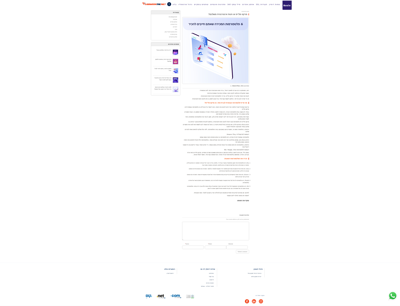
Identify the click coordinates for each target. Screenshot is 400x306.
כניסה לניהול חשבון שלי (254, 273)
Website (230, 244)
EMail (210, 244)
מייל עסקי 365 (233, 4)
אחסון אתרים (248, 4)
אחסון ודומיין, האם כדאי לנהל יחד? (163, 69)
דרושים (212, 280)
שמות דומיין (274, 4)
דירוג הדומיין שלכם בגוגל (164, 50)
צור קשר (211, 276)
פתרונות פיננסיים (218, 4)
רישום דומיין (170, 273)
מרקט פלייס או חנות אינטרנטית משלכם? (227, 14)
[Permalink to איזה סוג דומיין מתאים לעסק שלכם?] (175, 61)
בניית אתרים (174, 24)
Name (187, 244)
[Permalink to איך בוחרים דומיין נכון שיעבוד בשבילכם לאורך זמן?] (175, 80)
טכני (176, 29)
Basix (287, 6)
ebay (247, 169)
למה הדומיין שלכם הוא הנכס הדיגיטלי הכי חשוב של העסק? (162, 88)
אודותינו (211, 273)
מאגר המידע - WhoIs (207, 286)
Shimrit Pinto (236, 86)
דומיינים (175, 27)
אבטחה (175, 19)
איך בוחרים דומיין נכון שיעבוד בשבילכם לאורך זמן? (162, 79)
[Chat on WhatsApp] (393, 296)
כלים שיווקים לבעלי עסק (171, 32)
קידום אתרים (173, 34)
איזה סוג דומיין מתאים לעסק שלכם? (163, 60)
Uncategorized (173, 17)
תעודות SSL (261, 4)
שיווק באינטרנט (245, 11)
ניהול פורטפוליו (185, 4)
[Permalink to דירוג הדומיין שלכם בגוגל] (175, 52)
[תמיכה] (169, 4)
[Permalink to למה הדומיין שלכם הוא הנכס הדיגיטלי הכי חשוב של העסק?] (175, 89)
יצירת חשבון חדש (256, 276)
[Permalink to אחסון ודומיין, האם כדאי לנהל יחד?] (175, 71)
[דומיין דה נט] (154, 3)
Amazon (246, 174)
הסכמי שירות (210, 283)
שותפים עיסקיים (201, 4)
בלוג (175, 4)
